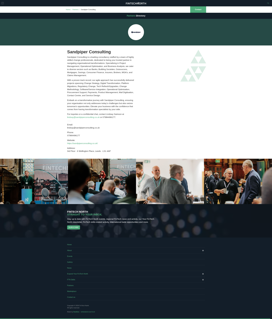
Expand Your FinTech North (77, 274)
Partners (75, 9)
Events (69, 256)
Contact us (71, 297)
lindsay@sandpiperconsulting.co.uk (83, 117)
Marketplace (71, 291)
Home (68, 9)
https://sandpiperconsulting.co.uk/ (82, 143)
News (69, 268)
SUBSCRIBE (74, 227)
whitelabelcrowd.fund (88, 312)
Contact (198, 9)
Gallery (70, 262)
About (69, 250)
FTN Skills (71, 280)
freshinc (76, 312)
